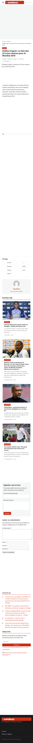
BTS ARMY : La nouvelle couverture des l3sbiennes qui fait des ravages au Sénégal (18, 607)
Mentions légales (7, 734)
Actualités (7, 360)
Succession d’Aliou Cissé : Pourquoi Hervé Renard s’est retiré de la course (15, 448)
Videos (4, 48)
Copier (23, 270)
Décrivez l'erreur (9, 500)
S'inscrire (16, 645)
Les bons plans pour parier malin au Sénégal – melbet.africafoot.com (16, 325)
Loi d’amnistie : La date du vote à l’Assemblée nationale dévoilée (15, 619)
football (7, 322)
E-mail (4, 545)
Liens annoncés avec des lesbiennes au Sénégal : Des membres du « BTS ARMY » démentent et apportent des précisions (17, 625)
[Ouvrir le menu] (3, 2)
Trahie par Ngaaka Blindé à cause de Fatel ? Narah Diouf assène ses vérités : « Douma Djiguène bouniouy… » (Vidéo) (17, 613)
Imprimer (9, 273)
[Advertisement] (16, 22)
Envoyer (7, 513)
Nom (4, 542)
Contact (4, 731)
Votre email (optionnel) (10, 493)
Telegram (9, 270)
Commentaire (7, 528)
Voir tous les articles (16, 291)
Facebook (9, 262)
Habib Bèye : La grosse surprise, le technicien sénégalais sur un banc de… (15, 409)
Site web (4, 549)
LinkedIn (24, 266)
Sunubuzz (14, 59)
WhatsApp (9, 266)
